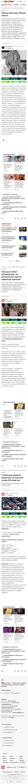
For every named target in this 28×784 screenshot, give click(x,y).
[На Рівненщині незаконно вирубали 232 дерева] (23, 247)
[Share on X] (10, 781)
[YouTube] (22, 767)
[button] (2, 1)
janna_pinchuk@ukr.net (6, 710)
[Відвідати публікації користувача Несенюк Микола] (3, 47)
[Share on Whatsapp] (14, 781)
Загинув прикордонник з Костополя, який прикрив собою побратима (8, 238)
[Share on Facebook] (7, 781)
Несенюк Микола (9, 46)
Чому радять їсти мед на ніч (10, 194)
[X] (20, 767)
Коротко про (5, 563)
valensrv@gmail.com (6, 704)
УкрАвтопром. (5, 528)
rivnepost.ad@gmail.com (18, 712)
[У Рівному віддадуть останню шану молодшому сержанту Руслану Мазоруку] (23, 229)
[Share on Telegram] (17, 781)
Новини (4, 10)
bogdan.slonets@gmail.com (7, 707)
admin (6, 299)
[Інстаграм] (24, 767)
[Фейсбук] (18, 767)
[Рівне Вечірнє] (10, 1)
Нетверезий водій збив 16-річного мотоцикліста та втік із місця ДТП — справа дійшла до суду (13, 198)
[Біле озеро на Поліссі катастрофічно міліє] (23, 255)
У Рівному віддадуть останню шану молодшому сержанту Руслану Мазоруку (9, 229)
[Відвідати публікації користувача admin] (3, 300)
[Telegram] (26, 767)
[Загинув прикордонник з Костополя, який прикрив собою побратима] (23, 238)
